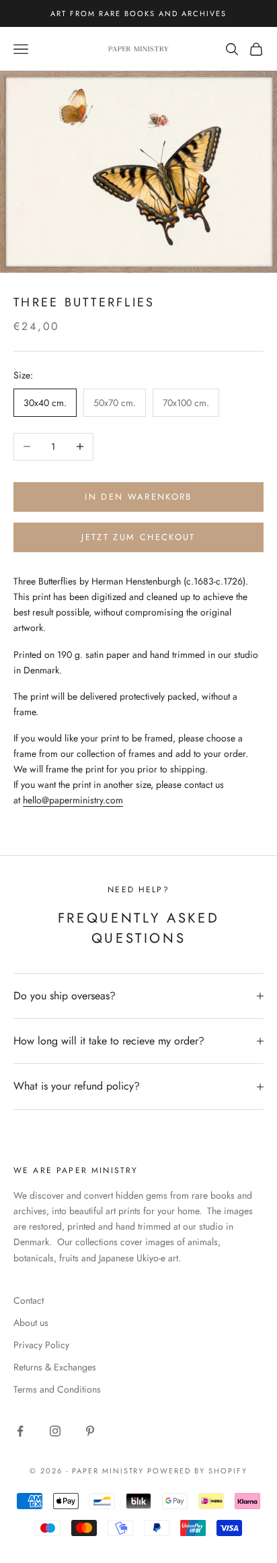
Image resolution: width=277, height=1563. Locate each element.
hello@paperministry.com (73, 800)
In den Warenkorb (138, 496)
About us (30, 1322)
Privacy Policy (41, 1345)
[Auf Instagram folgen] (55, 1431)
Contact (28, 1300)
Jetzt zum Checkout (138, 537)
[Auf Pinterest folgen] (90, 1431)
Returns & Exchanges (54, 1367)
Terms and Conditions (57, 1389)
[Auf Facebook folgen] (20, 1431)
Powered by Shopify (197, 1470)
